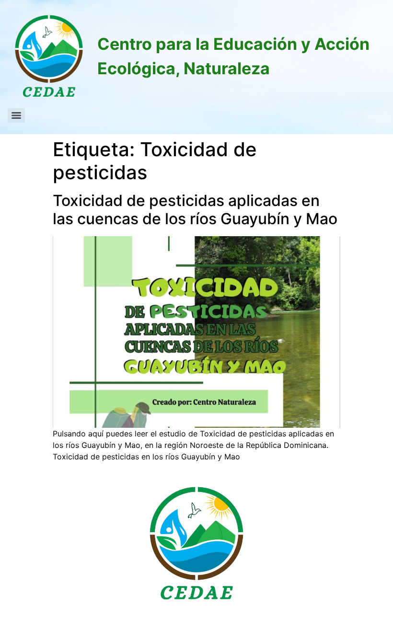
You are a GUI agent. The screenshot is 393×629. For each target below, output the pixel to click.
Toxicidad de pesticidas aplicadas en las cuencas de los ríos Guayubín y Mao (195, 209)
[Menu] (16, 115)
